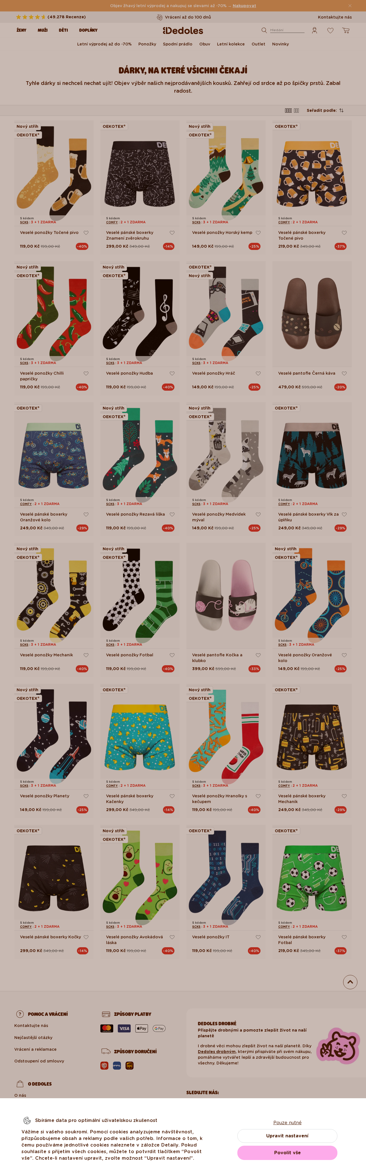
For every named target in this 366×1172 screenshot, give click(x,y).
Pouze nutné (287, 1122)
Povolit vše (287, 1152)
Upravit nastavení (287, 1136)
